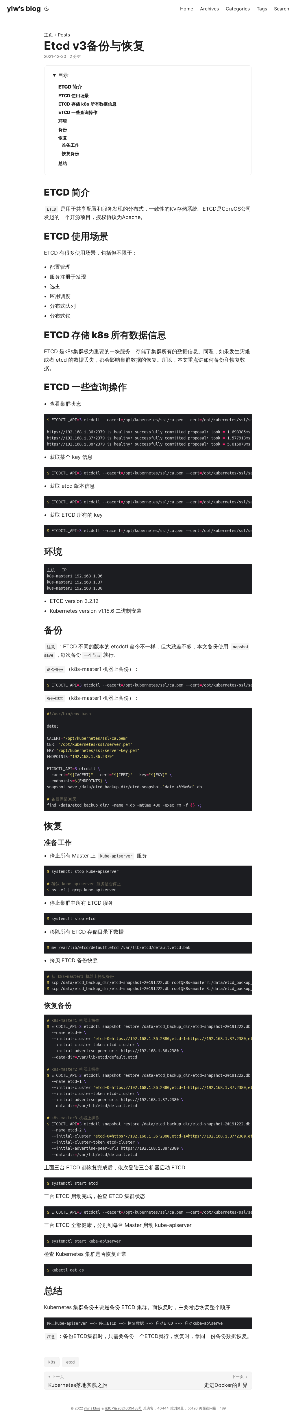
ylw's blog (24, 8)
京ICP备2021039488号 (123, 1408)
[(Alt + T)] (46, 8)
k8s (51, 1361)
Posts (64, 35)
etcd (70, 1361)
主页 (48, 35)
